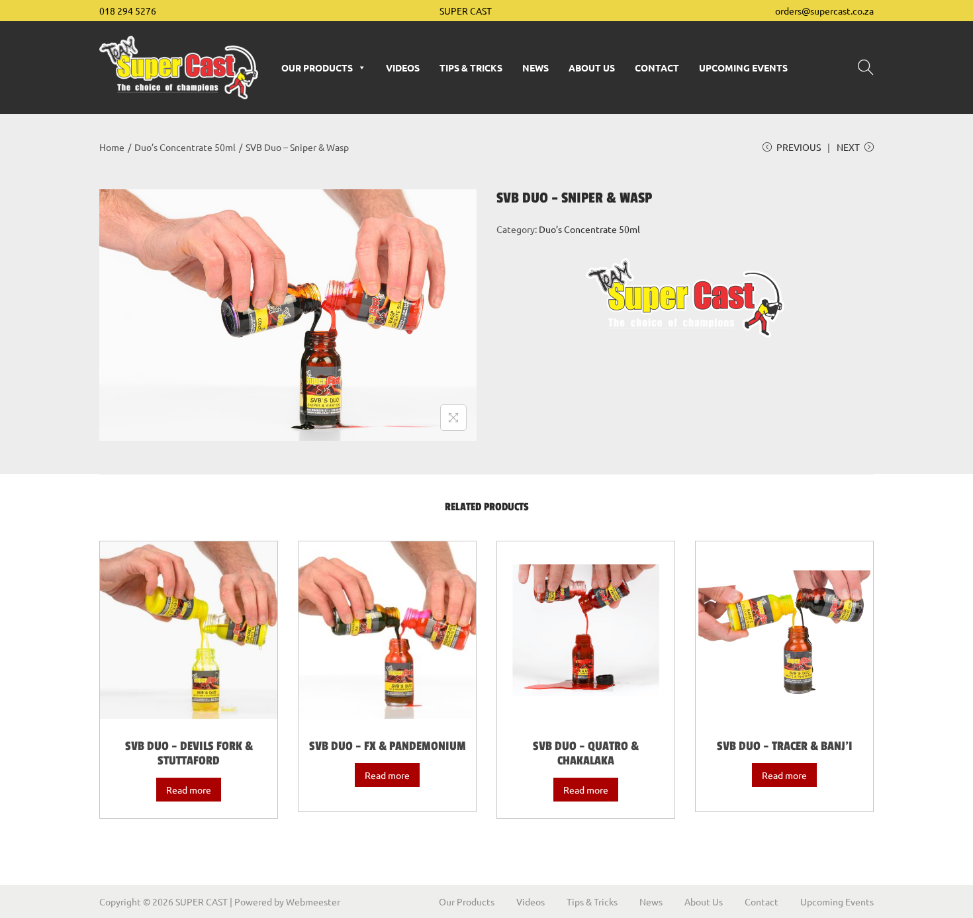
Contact (657, 67)
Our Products (317, 67)
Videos (403, 67)
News (535, 67)
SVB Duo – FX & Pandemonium (387, 746)
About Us (592, 67)
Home (111, 147)
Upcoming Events (743, 67)
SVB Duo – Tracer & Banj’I (785, 746)
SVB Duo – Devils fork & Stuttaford (189, 753)
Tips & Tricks (471, 67)
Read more (188, 790)
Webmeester (313, 901)
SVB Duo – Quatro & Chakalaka (586, 753)
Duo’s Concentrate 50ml (185, 147)
